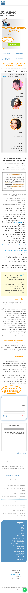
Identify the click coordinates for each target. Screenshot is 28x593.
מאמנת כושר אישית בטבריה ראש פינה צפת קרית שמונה (14, 489)
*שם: (23, 401)
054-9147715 (8, 13)
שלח (5, 416)
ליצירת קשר (14, 44)
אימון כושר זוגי (20, 559)
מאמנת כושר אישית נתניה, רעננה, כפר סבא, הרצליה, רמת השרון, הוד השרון (14, 514)
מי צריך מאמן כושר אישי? (18, 538)
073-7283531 (8, 15)
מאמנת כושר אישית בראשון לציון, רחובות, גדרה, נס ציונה (14, 506)
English (3, 1)
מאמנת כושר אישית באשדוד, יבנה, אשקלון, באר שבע (14, 482)
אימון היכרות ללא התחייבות (8, 39)
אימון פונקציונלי (20, 558)
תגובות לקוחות (20, 533)
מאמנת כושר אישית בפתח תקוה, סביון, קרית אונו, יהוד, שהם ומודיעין (13, 497)
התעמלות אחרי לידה (19, 551)
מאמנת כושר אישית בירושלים (19, 493)
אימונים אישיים (20, 522)
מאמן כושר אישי (20, 546)
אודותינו (22, 525)
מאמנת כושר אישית (19, 549)
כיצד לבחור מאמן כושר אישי (17, 536)
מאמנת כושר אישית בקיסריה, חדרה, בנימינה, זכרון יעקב (14, 501)
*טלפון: (23, 405)
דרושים (22, 528)
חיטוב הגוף (21, 553)
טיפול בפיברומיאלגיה (19, 541)
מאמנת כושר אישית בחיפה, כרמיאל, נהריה (16, 485)
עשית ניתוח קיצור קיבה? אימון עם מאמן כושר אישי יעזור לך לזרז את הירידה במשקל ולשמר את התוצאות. (13, 462)
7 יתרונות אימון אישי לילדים (17, 543)
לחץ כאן (4, 77)
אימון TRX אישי (18, 222)
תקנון (22, 527)
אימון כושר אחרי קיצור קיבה (17, 540)
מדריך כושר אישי (20, 532)
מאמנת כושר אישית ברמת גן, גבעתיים (17, 510)
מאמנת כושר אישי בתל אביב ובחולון (17, 479)
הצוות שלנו (21, 523)
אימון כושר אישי (20, 548)
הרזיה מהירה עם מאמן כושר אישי (16, 545)
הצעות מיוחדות (20, 535)
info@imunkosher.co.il (16, 574)
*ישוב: (23, 410)
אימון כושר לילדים (20, 554)
